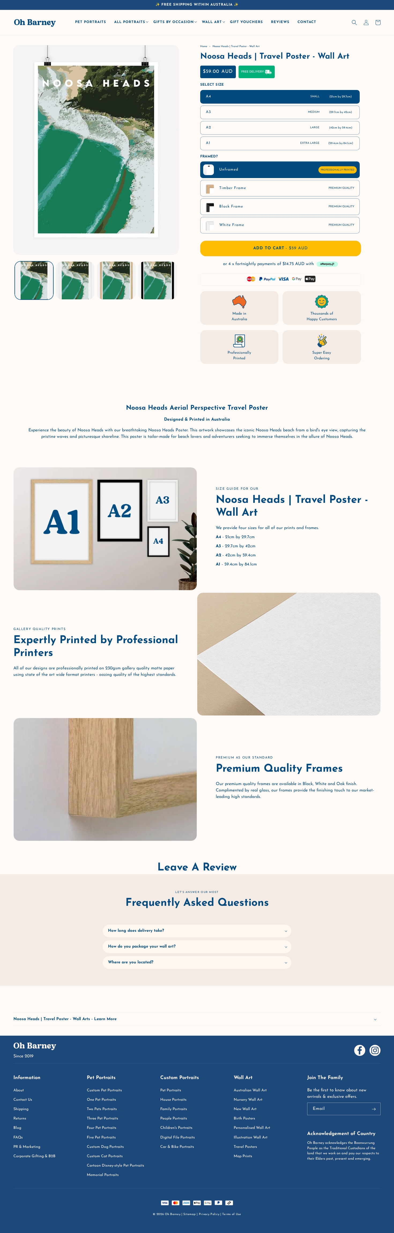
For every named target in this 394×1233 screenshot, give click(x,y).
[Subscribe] (373, 1109)
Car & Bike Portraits (177, 1147)
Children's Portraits (176, 1128)
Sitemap (189, 1214)
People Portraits (173, 1119)
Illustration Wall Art (250, 1138)
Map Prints (243, 1156)
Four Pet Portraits (101, 1128)
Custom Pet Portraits (104, 1090)
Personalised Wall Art (252, 1128)
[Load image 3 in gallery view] (116, 280)
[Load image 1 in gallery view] (34, 280)
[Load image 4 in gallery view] (157, 280)
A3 (279, 112)
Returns (19, 1119)
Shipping (20, 1109)
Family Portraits (173, 1109)
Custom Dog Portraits (105, 1147)
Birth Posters (244, 1119)
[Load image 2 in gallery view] (75, 280)
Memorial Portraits (103, 1175)
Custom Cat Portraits (105, 1156)
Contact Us (22, 1100)
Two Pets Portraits (102, 1109)
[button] (131, 22)
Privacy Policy (209, 1214)
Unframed (286, 170)
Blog (17, 1128)
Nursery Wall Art (248, 1100)
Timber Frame (286, 188)
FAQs (18, 1138)
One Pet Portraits (101, 1100)
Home (203, 46)
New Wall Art (245, 1109)
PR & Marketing (26, 1147)
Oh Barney (172, 1214)
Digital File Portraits (177, 1138)
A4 (279, 97)
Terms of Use (231, 1214)
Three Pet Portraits (102, 1119)
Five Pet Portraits (101, 1138)
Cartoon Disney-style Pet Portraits (115, 1166)
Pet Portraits (170, 1090)
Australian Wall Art (250, 1090)
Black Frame (286, 207)
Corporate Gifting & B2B (34, 1156)
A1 (279, 143)
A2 (279, 128)
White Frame (286, 225)
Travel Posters (245, 1147)
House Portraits (173, 1100)
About (18, 1090)
